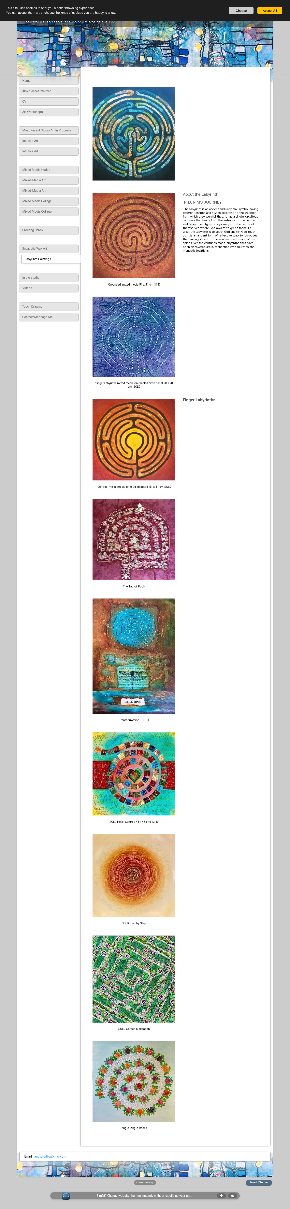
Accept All (270, 10)
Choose (241, 10)
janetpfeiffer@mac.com (50, 1156)
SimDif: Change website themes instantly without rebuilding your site (143, 1196)
